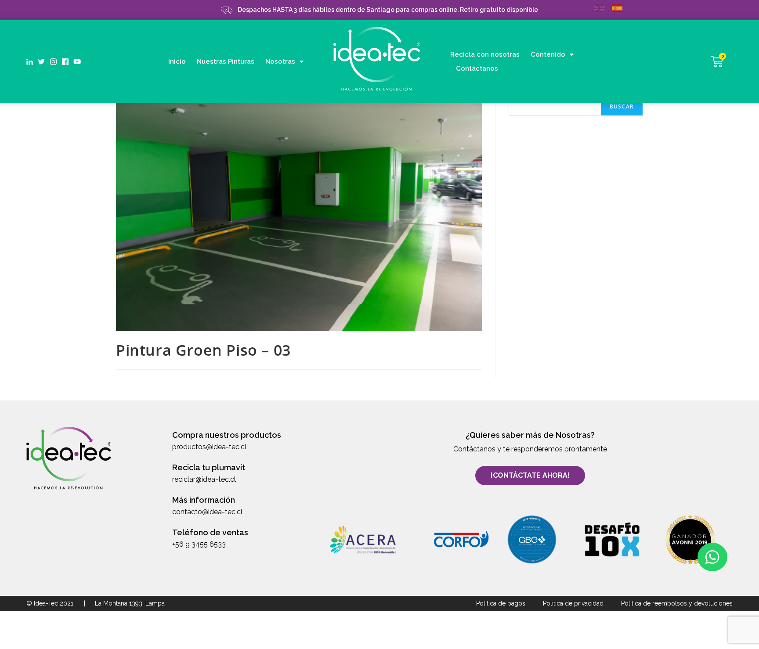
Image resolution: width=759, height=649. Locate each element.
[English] (603, 8)
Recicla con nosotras (485, 54)
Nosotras (280, 61)
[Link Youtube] (77, 61)
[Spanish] (621, 8)
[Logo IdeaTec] (377, 60)
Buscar (622, 106)
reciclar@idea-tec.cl (204, 479)
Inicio (177, 61)
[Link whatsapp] (712, 557)
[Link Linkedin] (29, 61)
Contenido (548, 54)
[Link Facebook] (65, 61)
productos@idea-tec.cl (209, 447)
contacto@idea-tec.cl (207, 512)
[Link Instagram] (53, 61)
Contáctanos (477, 68)
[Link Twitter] (41, 61)
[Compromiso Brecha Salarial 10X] (611, 539)
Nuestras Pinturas (225, 61)
